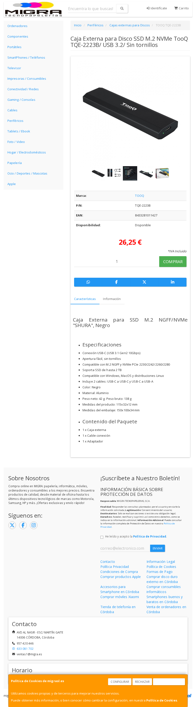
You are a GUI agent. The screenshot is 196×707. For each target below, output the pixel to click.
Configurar (120, 682)
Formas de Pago (160, 571)
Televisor (14, 68)
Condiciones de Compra (119, 571)
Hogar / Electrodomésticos (26, 152)
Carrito (183, 8)
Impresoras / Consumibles (26, 78)
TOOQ (139, 195)
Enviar (158, 548)
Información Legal (161, 561)
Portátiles (14, 47)
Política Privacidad (114, 566)
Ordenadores (17, 26)
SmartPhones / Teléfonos (26, 57)
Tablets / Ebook (18, 131)
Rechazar (142, 682)
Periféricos (15, 121)
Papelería (14, 163)
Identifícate (158, 8)
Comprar (173, 261)
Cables (12, 110)
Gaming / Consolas (21, 99)
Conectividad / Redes (23, 89)
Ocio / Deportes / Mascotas (27, 173)
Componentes (17, 36)
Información (112, 299)
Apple (11, 184)
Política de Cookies (161, 700)
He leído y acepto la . (136, 536)
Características (85, 299)
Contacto (107, 561)
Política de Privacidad (149, 536)
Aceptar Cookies (169, 682)
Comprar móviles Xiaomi (119, 596)
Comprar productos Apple (120, 576)
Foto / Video (16, 142)
